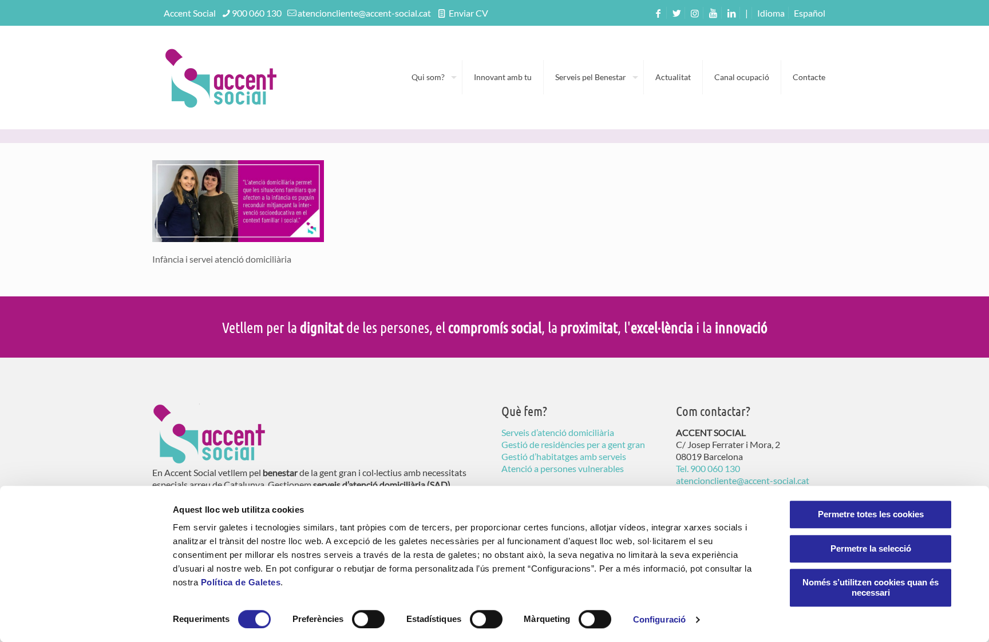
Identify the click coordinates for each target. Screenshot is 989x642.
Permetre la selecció (870, 548)
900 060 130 (257, 12)
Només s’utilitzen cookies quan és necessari (870, 587)
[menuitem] (809, 13)
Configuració (659, 619)
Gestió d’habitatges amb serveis (563, 456)
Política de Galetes (241, 582)
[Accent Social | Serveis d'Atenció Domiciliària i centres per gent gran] (221, 77)
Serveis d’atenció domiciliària (557, 432)
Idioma (771, 12)
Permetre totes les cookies (871, 514)
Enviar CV (467, 12)
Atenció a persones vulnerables (562, 468)
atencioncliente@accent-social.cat (364, 12)
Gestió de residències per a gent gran (573, 444)
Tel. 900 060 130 (708, 468)
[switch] (368, 619)
